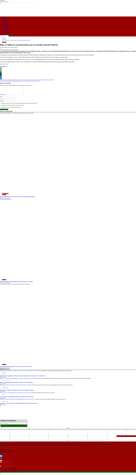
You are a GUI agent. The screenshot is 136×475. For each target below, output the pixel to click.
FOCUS (46, 469)
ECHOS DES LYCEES (41, 469)
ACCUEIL (3, 469)
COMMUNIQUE (63, 469)
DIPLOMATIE (57, 469)
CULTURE (25, 469)
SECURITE (16, 469)
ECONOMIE (21, 469)
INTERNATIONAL (34, 469)
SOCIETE (12, 469)
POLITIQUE (8, 469)
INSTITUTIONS (51, 469)
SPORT (28, 469)
